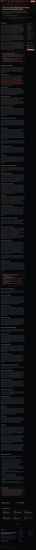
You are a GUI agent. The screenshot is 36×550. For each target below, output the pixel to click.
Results (18, 1)
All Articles (18, 523)
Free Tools (8, 1)
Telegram (10, 140)
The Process (20, 540)
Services (12, 1)
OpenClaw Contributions (22, 536)
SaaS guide (11, 39)
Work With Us (32, 1)
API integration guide (9, 40)
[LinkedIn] (31, 534)
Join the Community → (30, 532)
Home (3, 3)
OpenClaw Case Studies (21, 532)
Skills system (19, 376)
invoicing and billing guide (4, 39)
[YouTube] (29, 534)
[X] (32, 534)
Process (15, 1)
